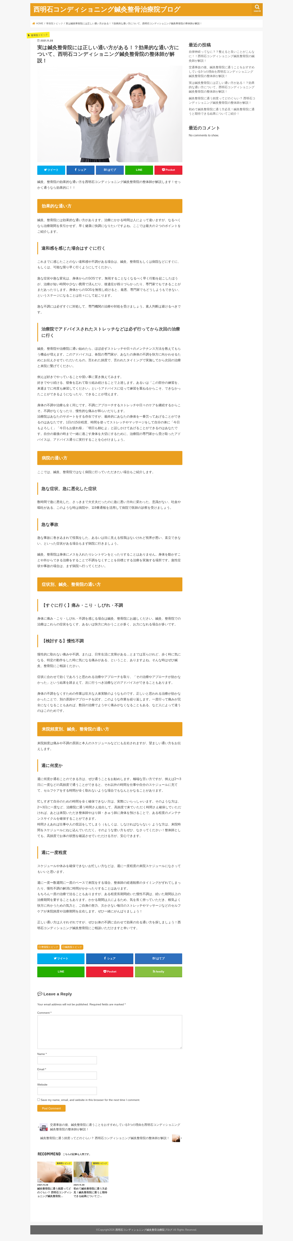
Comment (44, 1012)
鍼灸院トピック (73, 947)
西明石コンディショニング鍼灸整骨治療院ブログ (107, 9)
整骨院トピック (49, 947)
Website (42, 1084)
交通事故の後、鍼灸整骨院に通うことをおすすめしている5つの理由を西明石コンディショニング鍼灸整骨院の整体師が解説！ (222, 72)
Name (42, 1053)
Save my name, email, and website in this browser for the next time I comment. (90, 1099)
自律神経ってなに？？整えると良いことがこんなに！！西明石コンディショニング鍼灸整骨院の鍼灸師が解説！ (222, 56)
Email (41, 1069)
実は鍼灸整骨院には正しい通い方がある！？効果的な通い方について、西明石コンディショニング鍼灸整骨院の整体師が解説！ (222, 87)
